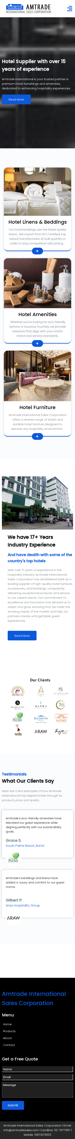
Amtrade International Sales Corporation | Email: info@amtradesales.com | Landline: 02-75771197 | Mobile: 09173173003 (37, 1130)
